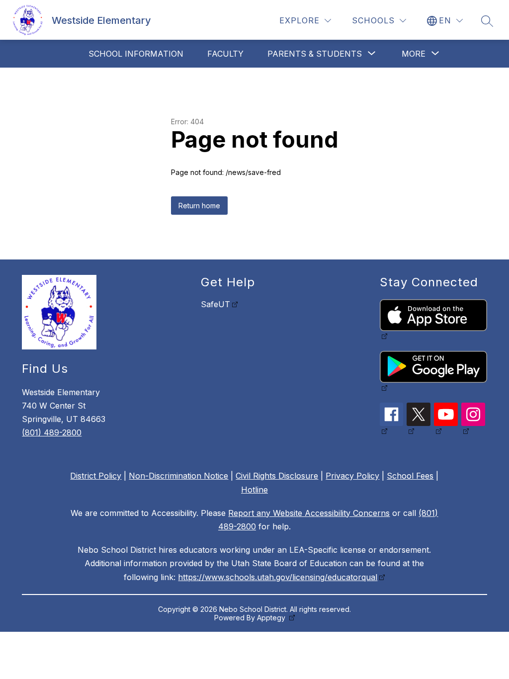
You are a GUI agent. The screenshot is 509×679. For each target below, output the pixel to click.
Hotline (254, 490)
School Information (135, 54)
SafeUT (215, 304)
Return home (199, 205)
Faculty (225, 54)
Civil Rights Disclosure (277, 476)
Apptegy (272, 617)
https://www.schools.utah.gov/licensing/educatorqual (277, 577)
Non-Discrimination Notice (178, 476)
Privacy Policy (352, 476)
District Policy (95, 476)
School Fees (410, 476)
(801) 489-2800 (52, 432)
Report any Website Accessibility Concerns (309, 513)
